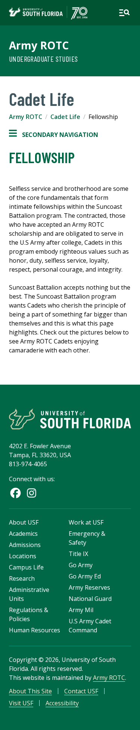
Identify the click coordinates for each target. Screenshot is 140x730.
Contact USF (81, 691)
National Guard (90, 599)
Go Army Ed (85, 576)
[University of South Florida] (70, 419)
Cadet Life (65, 117)
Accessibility (62, 703)
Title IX (78, 554)
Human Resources (34, 630)
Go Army (81, 565)
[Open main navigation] (124, 12)
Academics (23, 533)
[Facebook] (15, 493)
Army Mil (81, 610)
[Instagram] (31, 493)
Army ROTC (39, 45)
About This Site (30, 691)
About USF (23, 522)
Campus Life (26, 567)
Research (22, 578)
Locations (22, 556)
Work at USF (86, 522)
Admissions (25, 545)
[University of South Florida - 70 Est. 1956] (48, 12)
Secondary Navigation (53, 135)
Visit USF (21, 703)
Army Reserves (89, 587)
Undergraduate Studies (43, 58)
